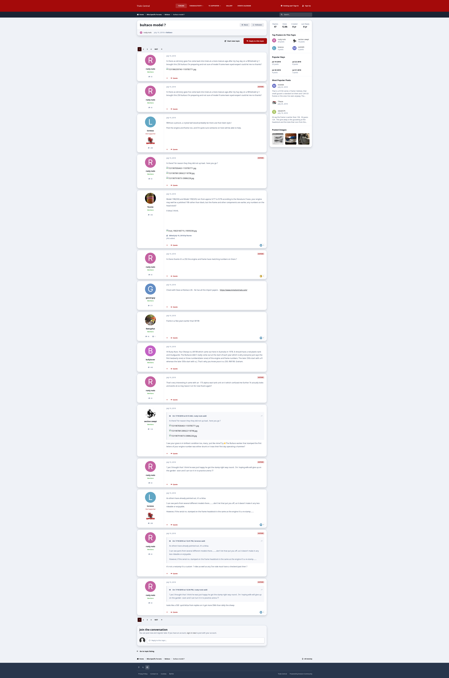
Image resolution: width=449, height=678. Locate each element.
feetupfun (150, 329)
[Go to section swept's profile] (150, 412)
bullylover (150, 359)
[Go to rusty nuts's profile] (141, 32)
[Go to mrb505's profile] (294, 48)
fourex (150, 207)
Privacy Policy (142, 674)
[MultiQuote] (167, 78)
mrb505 (301, 47)
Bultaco (169, 32)
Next (156, 49)
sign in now (191, 633)
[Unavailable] (184, 426)
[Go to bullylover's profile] (150, 350)
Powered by (301, 674)
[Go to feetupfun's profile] (150, 319)
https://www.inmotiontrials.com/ (233, 290)
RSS (172, 674)
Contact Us (154, 674)
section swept (150, 421)
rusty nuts (148, 32)
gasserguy (150, 298)
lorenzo (150, 130)
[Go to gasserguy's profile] (150, 289)
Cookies (163, 674)
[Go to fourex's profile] (150, 198)
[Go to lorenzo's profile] (150, 122)
